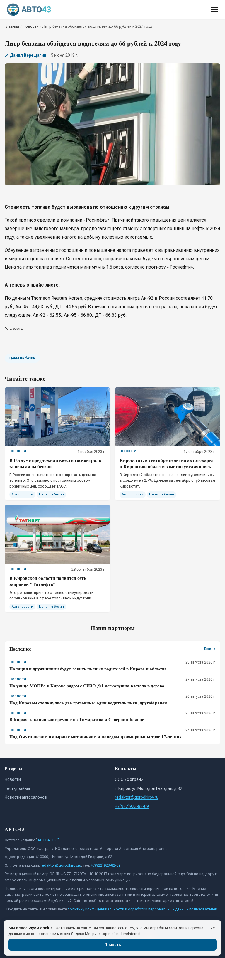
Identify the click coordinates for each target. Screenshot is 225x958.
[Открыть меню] (214, 9)
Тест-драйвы (17, 788)
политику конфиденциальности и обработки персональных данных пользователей (142, 909)
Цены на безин (22, 358)
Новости (13, 779)
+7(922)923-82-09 (132, 806)
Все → (210, 649)
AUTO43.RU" (48, 840)
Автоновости (22, 494)
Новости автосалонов (26, 797)
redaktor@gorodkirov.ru (136, 797)
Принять (112, 944)
